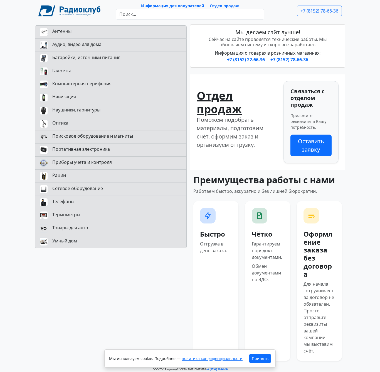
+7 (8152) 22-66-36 (246, 60)
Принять (260, 358)
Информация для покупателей (172, 5)
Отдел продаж (224, 5)
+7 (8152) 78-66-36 (319, 11)
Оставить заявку (311, 145)
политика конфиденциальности (212, 358)
